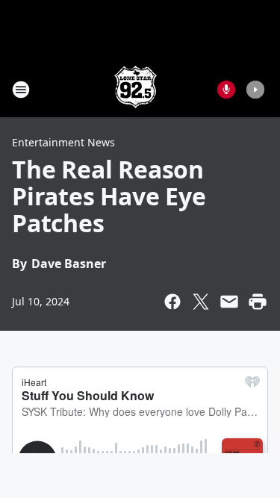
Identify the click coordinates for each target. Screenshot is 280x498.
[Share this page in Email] (229, 301)
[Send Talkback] (226, 90)
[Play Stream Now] (255, 90)
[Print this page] (257, 301)
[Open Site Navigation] (21, 90)
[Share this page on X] (200, 301)
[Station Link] (135, 89)
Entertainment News (63, 142)
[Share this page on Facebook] (172, 301)
